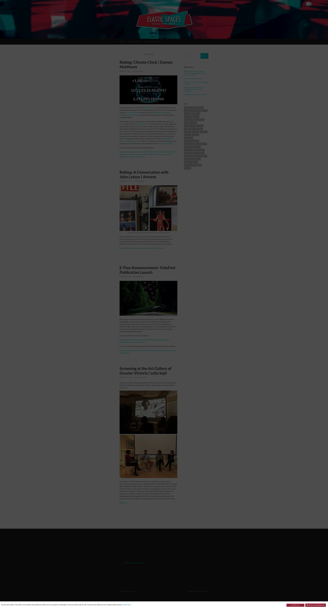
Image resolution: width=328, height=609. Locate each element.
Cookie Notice (126, 604)
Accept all (295, 605)
